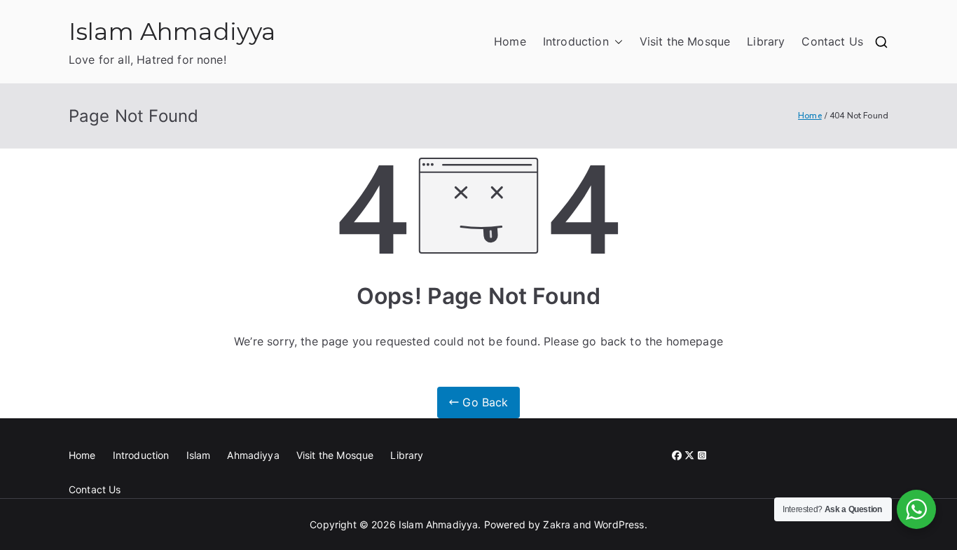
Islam (198, 455)
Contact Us (832, 41)
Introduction (576, 41)
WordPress (619, 524)
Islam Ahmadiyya (172, 31)
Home (510, 41)
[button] (616, 42)
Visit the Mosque (685, 41)
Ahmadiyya (253, 455)
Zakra (556, 524)
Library (766, 41)
